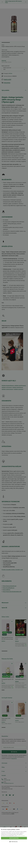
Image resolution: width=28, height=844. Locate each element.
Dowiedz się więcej (21, 835)
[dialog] (14, 835)
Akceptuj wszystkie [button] (14, 838)
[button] (14, 841)
